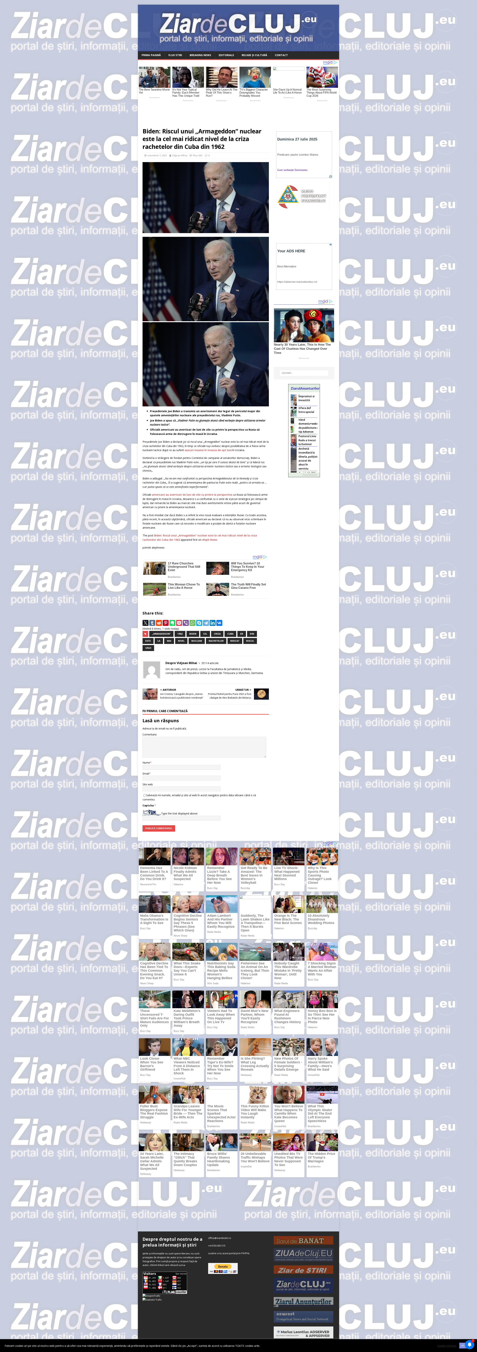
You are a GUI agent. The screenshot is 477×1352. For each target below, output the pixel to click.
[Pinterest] (166, 623)
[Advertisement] (225, 113)
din (252, 633)
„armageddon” (161, 633)
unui (148, 648)
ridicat (234, 640)
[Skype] (199, 623)
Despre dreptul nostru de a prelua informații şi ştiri (172, 1242)
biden (192, 633)
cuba (230, 633)
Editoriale (226, 55)
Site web (148, 784)
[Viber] (186, 623)
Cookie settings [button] (447, 1345)
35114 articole (210, 663)
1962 (180, 633)
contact (281, 55)
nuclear (196, 640)
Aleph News (209, 539)
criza (217, 633)
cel (205, 633)
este (148, 640)
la (158, 640)
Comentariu (150, 734)
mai (169, 640)
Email (146, 773)
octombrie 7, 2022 (157, 155)
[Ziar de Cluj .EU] (303, 1291)
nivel (181, 640)
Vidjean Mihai (179, 155)
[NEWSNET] (303, 1320)
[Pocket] (179, 623)
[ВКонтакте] (219, 623)
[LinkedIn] (213, 623)
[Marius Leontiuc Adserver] (303, 1336)
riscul (250, 640)
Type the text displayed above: (179, 813)
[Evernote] (172, 623)
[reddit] (159, 623)
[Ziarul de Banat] (303, 1242)
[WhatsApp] (192, 623)
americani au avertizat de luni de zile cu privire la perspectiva (191, 494)
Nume (146, 762)
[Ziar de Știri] (303, 1271)
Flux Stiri (175, 55)
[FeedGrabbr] (304, 475)
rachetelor (216, 640)
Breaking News (200, 55)
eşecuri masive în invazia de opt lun (207, 450)
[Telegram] (206, 623)
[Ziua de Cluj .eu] (303, 1259)
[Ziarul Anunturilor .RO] (303, 1305)
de (241, 633)
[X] (146, 623)
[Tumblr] (152, 623)
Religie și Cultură (254, 55)
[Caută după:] (304, 373)
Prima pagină (151, 55)
